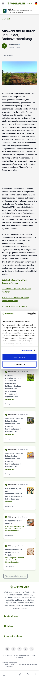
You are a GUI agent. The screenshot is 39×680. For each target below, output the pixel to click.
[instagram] (25, 649)
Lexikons (8, 502)
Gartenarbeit (10, 399)
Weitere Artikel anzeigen (15, 576)
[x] (31, 649)
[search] (28, 674)
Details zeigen (27, 350)
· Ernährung (9, 528)
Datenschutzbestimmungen (28, 664)
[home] (4, 674)
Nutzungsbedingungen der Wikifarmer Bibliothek (9, 664)
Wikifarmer (13, 45)
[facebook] (13, 649)
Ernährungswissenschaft (14, 526)
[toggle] (3, 3)
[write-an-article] (20, 674)
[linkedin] (7, 649)
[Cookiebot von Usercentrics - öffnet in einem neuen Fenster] (28, 313)
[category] (12, 674)
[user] (35, 674)
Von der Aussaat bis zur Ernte (14, 306)
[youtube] (19, 649)
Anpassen (18, 364)
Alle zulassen (19, 357)
